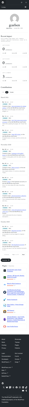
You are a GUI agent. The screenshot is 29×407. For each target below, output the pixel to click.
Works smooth (15, 167)
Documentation (6, 356)
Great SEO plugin (15, 134)
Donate (18, 359)
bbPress (5, 373)
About (3, 339)
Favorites (5, 260)
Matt (4, 370)
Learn (3, 353)
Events (17, 356)
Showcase (18, 339)
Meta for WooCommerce (14, 283)
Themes (17, 342)
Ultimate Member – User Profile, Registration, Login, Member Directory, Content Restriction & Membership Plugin (16, 319)
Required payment (16, 230)
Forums (11, 92)
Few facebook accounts (17, 244)
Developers (5, 359)
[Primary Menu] (25, 7)
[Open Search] (21, 2)
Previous (6, 254)
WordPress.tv (6, 362)
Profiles (4, 7)
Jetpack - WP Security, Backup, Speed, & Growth (15, 276)
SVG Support (10, 310)
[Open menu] (26, 2)
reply (8, 181)
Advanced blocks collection (18, 195)
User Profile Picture (12, 326)
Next (23, 254)
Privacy (4, 348)
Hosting (4, 345)
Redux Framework (12, 299)
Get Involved (19, 353)
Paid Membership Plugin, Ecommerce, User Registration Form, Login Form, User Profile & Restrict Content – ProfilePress (16, 292)
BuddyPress (6, 376)
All (6, 92)
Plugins (17, 345)
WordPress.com (7, 367)
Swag (17, 362)
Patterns (17, 348)
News (3, 342)
